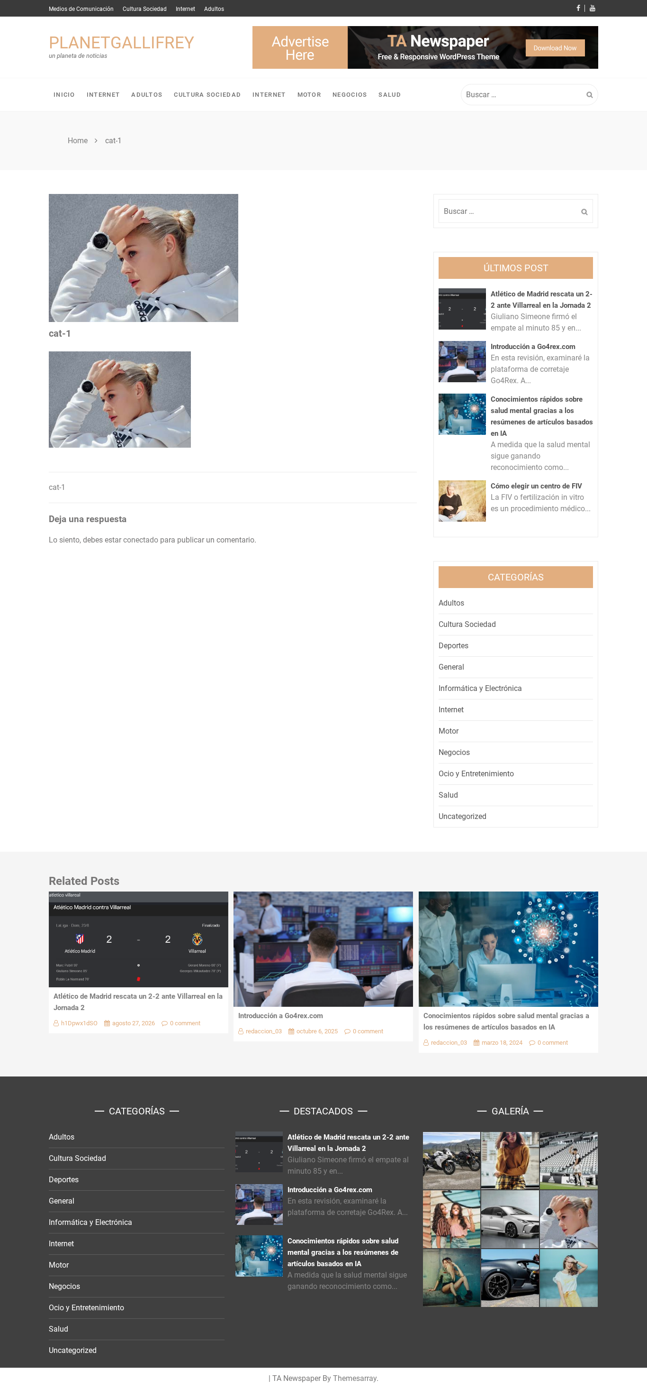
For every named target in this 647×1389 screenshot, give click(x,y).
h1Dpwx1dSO (79, 1023)
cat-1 (57, 487)
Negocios (349, 94)
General (451, 667)
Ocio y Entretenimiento (476, 773)
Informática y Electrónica (480, 688)
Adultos (214, 9)
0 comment (185, 1023)
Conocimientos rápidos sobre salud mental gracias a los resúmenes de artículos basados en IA (343, 1252)
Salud (389, 94)
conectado (140, 539)
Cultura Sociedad (145, 9)
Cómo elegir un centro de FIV (536, 486)
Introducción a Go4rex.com (533, 346)
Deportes (453, 645)
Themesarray (355, 1378)
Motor (309, 94)
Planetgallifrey (121, 43)
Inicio (64, 94)
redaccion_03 (264, 1031)
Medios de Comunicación (81, 9)
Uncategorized (462, 816)
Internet (185, 9)
